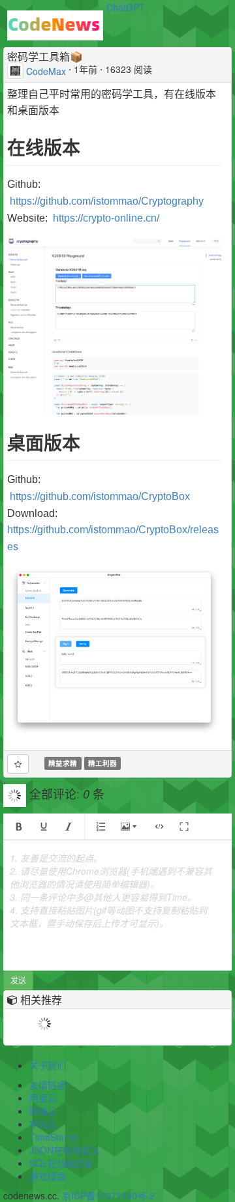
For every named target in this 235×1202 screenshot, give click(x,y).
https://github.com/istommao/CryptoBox (100, 496)
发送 (18, 980)
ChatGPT (125, 7)
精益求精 (62, 763)
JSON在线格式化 (64, 1149)
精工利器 (102, 763)
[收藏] (18, 764)
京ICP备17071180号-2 (108, 1195)
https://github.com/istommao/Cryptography (107, 201)
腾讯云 (43, 1110)
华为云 (43, 1123)
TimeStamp (53, 1136)
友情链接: (49, 1084)
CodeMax (46, 70)
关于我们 (47, 1065)
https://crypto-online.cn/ (106, 218)
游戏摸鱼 (47, 1175)
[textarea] (117, 905)
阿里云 (43, 1097)
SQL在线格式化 (61, 1162)
